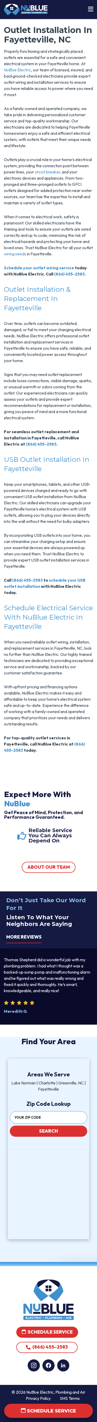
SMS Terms (70, 1398)
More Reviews (24, 937)
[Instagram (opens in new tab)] (34, 1365)
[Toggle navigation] (90, 9)
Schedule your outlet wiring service (39, 267)
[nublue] (26, 9)
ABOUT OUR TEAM (48, 867)
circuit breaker (47, 171)
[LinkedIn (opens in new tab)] (63, 1365)
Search (48, 1131)
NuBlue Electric (17, 69)
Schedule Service (50, 1332)
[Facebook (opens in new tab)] (48, 1365)
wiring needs (15, 253)
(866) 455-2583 (69, 274)
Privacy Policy (38, 1398)
